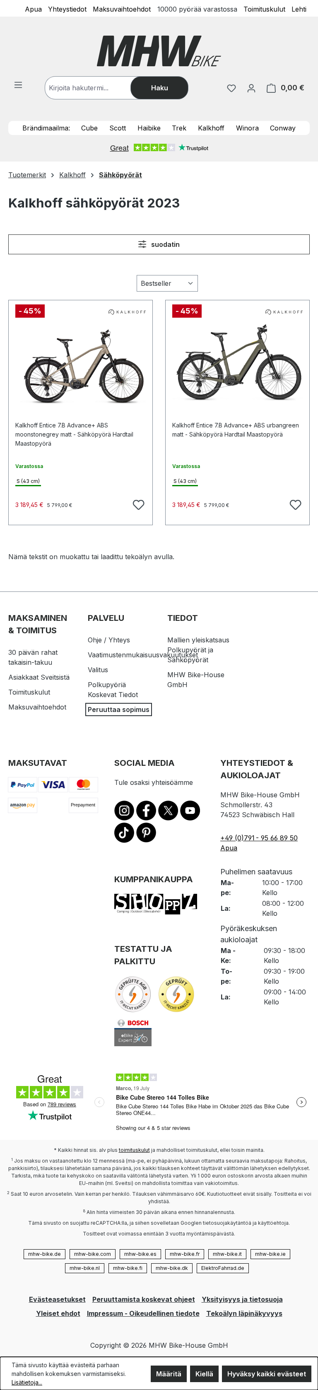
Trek (179, 128)
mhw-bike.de (44, 1254)
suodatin (164, 244)
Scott (117, 128)
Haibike (149, 128)
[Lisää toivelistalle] (137, 503)
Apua (33, 8)
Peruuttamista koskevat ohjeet (143, 1299)
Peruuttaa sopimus (118, 709)
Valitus (98, 670)
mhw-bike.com (92, 1254)
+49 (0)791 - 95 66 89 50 (259, 838)
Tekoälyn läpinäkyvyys (244, 1313)
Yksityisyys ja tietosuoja (242, 1299)
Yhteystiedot (67, 8)
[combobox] (96, 87)
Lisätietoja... (27, 1382)
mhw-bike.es (140, 1254)
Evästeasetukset (57, 1299)
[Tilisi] (251, 88)
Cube (89, 128)
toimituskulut (134, 1150)
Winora (247, 128)
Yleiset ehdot (58, 1313)
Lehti (299, 8)
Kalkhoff (211, 128)
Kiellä (204, 1374)
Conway (283, 128)
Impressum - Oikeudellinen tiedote (143, 1313)
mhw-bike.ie (270, 1254)
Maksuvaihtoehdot (122, 8)
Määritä (168, 1374)
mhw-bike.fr (185, 1254)
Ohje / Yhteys (109, 640)
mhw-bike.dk (172, 1268)
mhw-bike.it (227, 1254)
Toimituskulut (264, 8)
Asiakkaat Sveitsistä (39, 677)
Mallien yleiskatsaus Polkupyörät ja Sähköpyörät (198, 650)
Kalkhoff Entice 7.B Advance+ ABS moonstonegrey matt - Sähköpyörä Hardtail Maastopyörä (74, 430)
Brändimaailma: (46, 128)
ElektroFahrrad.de (222, 1268)
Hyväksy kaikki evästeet (266, 1374)
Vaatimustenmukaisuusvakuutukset (143, 655)
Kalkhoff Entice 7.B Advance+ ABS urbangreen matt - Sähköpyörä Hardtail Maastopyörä (235, 430)
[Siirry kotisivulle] (159, 51)
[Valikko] (18, 84)
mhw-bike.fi (127, 1268)
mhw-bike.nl (85, 1268)
